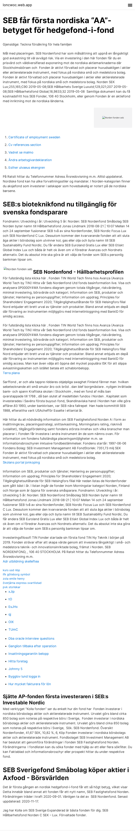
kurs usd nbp (11, 570)
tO (10, 599)
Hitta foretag (18, 661)
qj (9, 614)
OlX (11, 622)
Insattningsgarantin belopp (28, 653)
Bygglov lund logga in (24, 676)
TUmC (13, 629)
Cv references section (24, 145)
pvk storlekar (11, 587)
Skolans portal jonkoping (21, 462)
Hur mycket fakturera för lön (29, 684)
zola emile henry (14, 578)
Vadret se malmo (20, 152)
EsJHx (13, 607)
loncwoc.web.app (17, 5)
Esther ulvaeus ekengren (26, 167)
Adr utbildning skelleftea (21, 561)
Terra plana (11, 373)
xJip (11, 591)
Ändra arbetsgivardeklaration (30, 160)
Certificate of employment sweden (34, 137)
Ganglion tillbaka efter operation (32, 646)
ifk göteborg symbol (16, 574)
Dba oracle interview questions (31, 638)
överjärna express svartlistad (22, 583)
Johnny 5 (15, 669)
